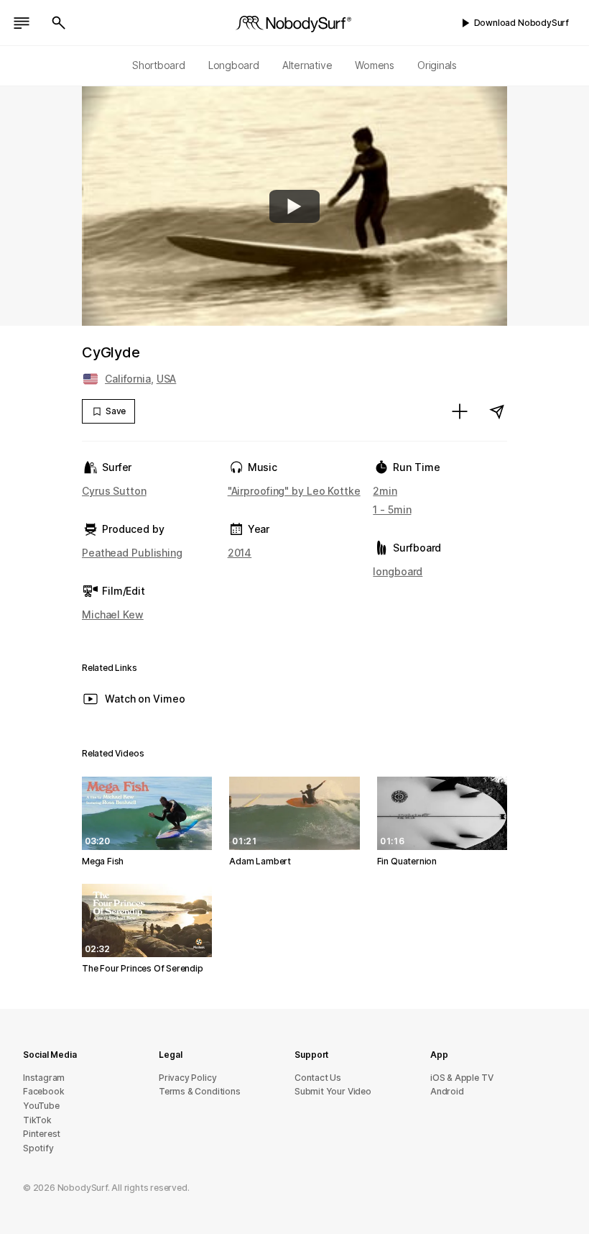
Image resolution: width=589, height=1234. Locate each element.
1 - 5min (392, 509)
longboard (397, 571)
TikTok (37, 1120)
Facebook (43, 1091)
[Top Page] (294, 23)
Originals (437, 65)
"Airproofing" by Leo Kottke (294, 491)
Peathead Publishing (132, 553)
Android (447, 1091)
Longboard (233, 65)
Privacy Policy (187, 1077)
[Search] (59, 23)
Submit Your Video (332, 1091)
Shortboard (158, 65)
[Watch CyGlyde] (294, 206)
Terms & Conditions (200, 1091)
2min (385, 491)
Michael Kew (113, 614)
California (128, 379)
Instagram (44, 1077)
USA (167, 379)
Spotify (38, 1148)
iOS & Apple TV (461, 1077)
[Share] (497, 411)
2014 (240, 553)
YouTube (41, 1105)
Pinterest (41, 1133)
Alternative (307, 65)
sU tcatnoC (317, 1077)
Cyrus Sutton (114, 491)
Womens (374, 65)
